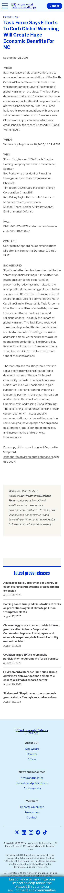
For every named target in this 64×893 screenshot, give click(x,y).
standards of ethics (46, 873)
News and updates (32, 777)
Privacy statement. (34, 846)
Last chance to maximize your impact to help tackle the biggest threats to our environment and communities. (32, 884)
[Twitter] (17, 832)
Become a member (32, 807)
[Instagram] (31, 832)
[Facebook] (38, 832)
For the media (32, 788)
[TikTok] (45, 832)
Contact (32, 817)
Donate (54, 5)
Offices (32, 759)
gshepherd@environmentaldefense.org (28, 456)
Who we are (32, 748)
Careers (32, 754)
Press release (11, 17)
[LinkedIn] (24, 832)
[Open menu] (5, 5)
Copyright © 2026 (13, 843)
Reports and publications (32, 783)
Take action (32, 812)
